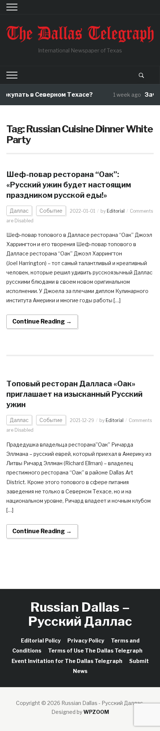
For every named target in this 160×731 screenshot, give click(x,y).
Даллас (19, 210)
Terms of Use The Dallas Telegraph (95, 650)
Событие (51, 210)
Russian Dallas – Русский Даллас (80, 613)
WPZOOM (96, 712)
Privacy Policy (85, 640)
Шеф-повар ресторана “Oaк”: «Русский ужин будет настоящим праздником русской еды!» (68, 185)
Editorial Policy (41, 640)
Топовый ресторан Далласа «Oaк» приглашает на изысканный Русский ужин (74, 394)
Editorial (116, 211)
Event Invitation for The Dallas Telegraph (67, 661)
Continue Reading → (42, 321)
